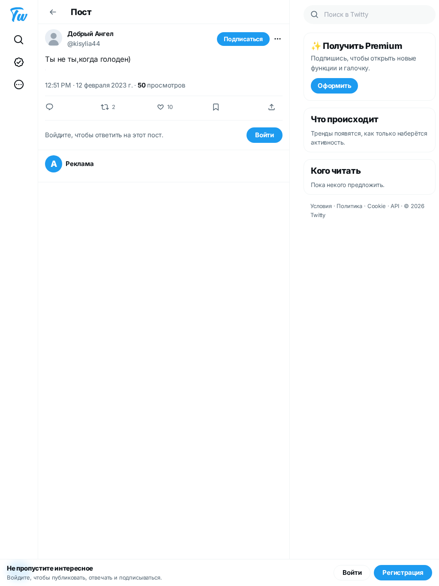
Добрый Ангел (90, 34)
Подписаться (243, 38)
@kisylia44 (83, 43)
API (395, 205)
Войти (264, 135)
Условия (321, 205)
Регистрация (403, 572)
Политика (349, 205)
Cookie (376, 205)
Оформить (334, 86)
